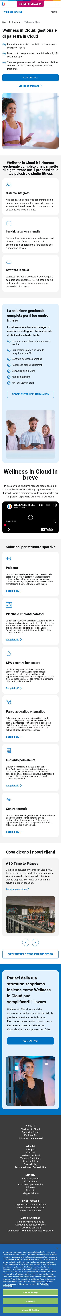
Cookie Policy (31, 1164)
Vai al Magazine (30, 1178)
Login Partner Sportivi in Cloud (30, 1204)
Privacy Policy (30, 1161)
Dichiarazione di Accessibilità (30, 1167)
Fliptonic (30, 1190)
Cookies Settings (30, 1292)
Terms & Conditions (30, 1158)
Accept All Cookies (30, 1310)
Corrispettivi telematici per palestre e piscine (30, 1230)
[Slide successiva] (35, 942)
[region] (30, 1280)
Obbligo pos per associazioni (30, 1224)
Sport (4, 22)
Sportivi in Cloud (30, 1132)
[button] (30, 77)
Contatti (30, 1152)
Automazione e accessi (31, 1138)
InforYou (30, 1187)
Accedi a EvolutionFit (30, 1210)
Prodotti (16, 22)
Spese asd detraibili (30, 1227)
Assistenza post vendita (30, 1184)
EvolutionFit (30, 1135)
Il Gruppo (30, 1149)
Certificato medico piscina (30, 1221)
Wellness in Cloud (32, 22)
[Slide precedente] (25, 942)
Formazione (30, 1181)
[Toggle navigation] (57, 4)
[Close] (57, 1248)
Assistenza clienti (30, 1155)
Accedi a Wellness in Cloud (31, 1207)
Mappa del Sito (30, 1193)
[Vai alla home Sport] (4, 4)
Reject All (30, 1301)
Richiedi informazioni (30, 4)
